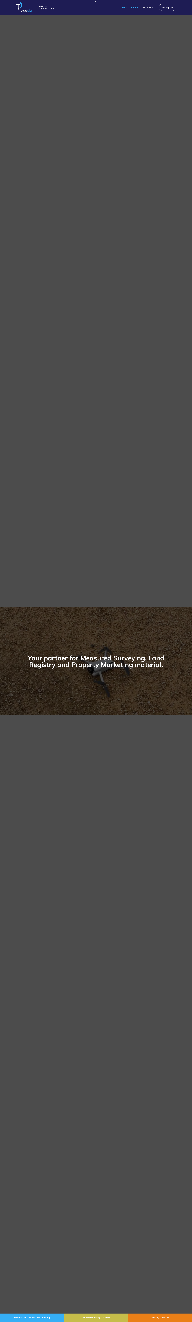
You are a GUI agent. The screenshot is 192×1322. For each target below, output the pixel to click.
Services (147, 7)
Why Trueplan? (130, 7)
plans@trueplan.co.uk (46, 8)
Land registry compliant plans (96, 1317)
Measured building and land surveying (32, 1317)
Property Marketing (160, 1317)
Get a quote (167, 7)
